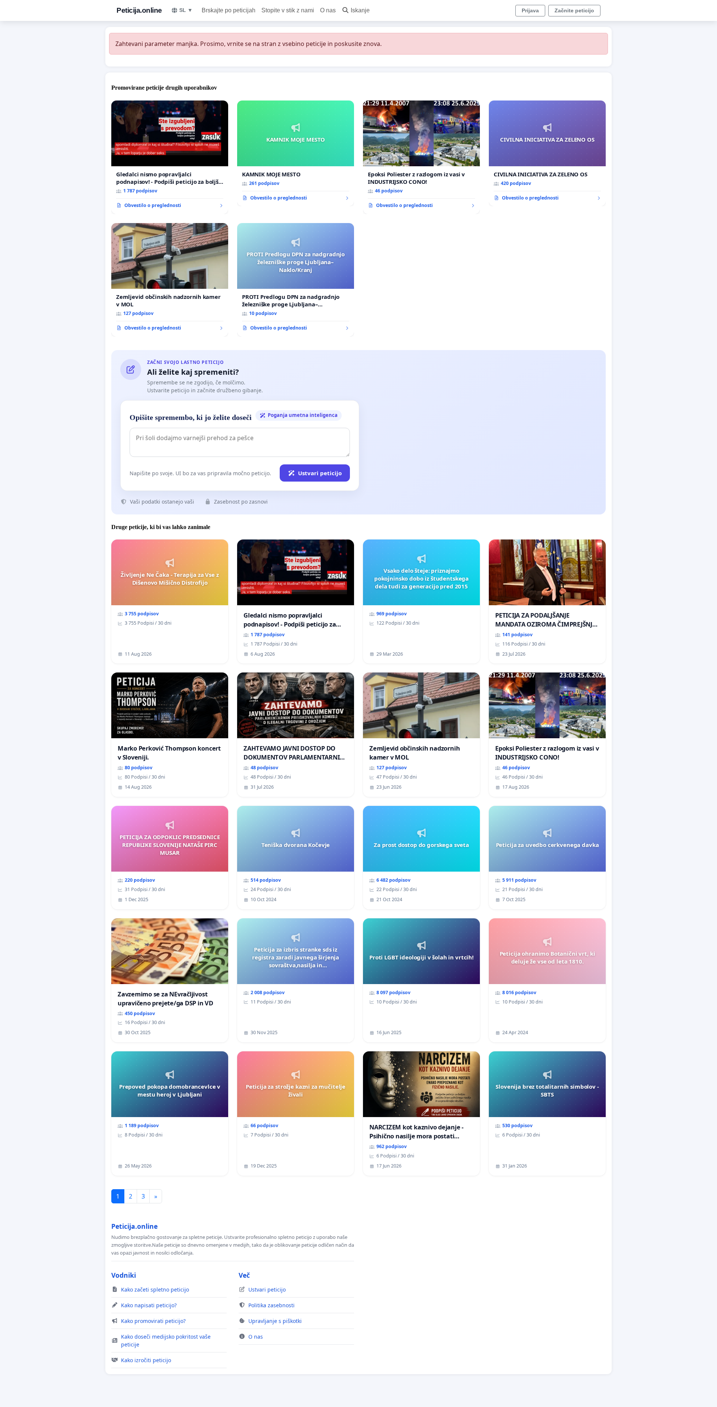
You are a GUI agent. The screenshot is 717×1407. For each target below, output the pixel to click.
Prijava (530, 10)
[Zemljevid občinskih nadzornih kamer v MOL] (169, 280)
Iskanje (360, 10)
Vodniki (123, 1275)
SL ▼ (186, 10)
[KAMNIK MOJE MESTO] (295, 153)
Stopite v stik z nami (287, 10)
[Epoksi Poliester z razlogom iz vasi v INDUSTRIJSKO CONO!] (421, 157)
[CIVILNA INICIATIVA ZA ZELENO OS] (547, 153)
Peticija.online (139, 10)
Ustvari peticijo (320, 473)
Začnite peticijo (574, 10)
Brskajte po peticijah (228, 10)
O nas (328, 10)
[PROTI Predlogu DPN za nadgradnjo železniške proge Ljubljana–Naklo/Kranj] (295, 280)
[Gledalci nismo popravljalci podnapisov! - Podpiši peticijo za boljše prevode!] (169, 157)
